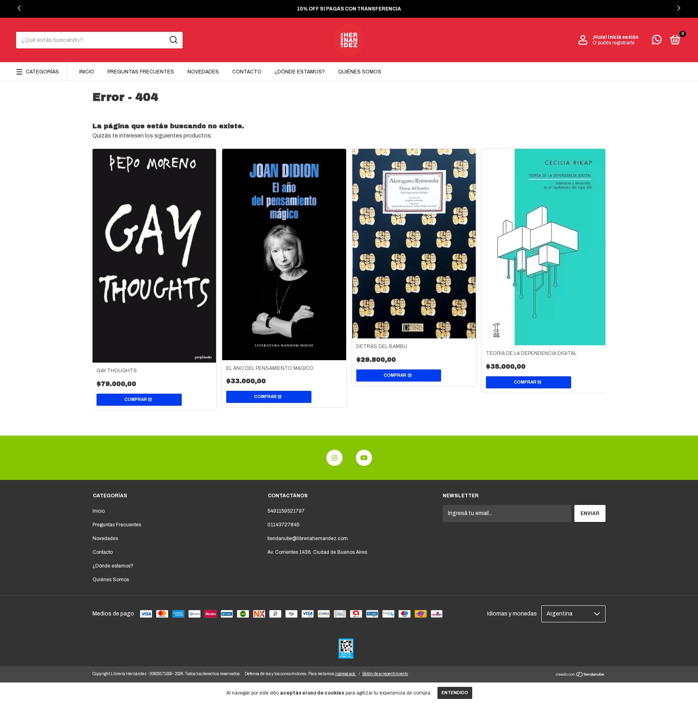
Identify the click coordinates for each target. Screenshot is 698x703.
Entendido (455, 692)
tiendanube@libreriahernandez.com (307, 538)
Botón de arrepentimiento (385, 674)
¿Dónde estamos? (300, 72)
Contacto (246, 72)
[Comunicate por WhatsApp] (657, 41)
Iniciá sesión (623, 37)
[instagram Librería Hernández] (334, 458)
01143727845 (283, 525)
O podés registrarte (614, 43)
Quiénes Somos (359, 72)
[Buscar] (173, 40)
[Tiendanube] (580, 675)
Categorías (42, 72)
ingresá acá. (345, 674)
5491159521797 (286, 511)
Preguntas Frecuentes (140, 72)
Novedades (203, 72)
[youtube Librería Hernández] (364, 458)
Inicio (86, 72)
